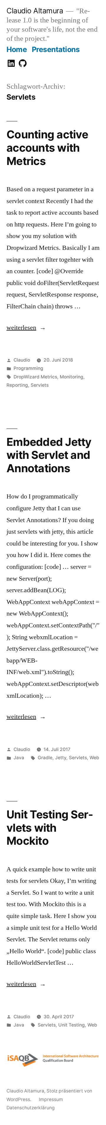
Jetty (60, 757)
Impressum (51, 1099)
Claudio (22, 360)
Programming (28, 368)
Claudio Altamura (34, 10)
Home (16, 49)
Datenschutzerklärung (30, 1108)
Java (19, 757)
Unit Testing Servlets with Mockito (49, 827)
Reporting (17, 385)
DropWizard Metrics (35, 377)
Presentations (56, 49)
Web (94, 757)
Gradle (45, 757)
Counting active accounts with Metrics (47, 147)
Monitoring (71, 377)
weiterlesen (21, 327)
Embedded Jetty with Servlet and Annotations (49, 455)
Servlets (40, 385)
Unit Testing (71, 1025)
